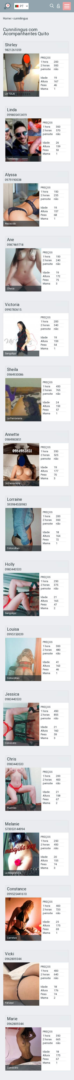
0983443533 (13, 569)
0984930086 (15, 374)
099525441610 (17, 894)
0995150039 (15, 634)
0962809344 (13, 959)
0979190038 (13, 180)
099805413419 (17, 115)
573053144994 (15, 829)
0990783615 (13, 310)
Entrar (59, 5)
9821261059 (13, 50)
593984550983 (17, 504)
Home (7, 18)
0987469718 (15, 245)
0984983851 (13, 439)
